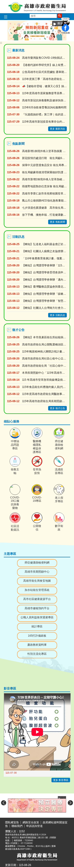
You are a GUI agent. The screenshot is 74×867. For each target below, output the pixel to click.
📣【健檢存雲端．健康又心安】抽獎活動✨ (44, 86)
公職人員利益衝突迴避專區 (37, 617)
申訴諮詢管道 (34, 826)
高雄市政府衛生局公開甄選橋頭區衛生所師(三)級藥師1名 (44, 344)
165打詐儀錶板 (37, 635)
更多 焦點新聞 (57, 221)
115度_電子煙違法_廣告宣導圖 (54, 40)
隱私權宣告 (12, 822)
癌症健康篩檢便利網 (61, 40)
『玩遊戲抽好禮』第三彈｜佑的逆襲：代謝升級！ (44, 114)
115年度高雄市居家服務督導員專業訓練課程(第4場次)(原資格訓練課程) (44, 93)
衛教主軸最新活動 (46, 40)
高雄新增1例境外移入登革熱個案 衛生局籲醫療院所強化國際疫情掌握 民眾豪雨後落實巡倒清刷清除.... (44, 151)
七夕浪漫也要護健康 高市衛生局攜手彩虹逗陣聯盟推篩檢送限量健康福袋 (44, 207)
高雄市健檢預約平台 (37, 608)
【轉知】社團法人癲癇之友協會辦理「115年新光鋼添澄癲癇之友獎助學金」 (44, 251)
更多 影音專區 (60, 780)
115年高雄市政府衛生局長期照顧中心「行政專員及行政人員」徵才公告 (44, 401)
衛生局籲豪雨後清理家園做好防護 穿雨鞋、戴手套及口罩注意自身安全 (44, 172)
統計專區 (37, 626)
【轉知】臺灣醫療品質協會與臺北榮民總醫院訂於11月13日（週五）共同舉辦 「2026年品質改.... (44, 286)
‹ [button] (9, 30)
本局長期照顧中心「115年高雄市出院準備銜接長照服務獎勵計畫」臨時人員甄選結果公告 (44, 372)
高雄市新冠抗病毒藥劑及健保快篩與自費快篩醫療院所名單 (44, 100)
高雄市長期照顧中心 (37, 571)
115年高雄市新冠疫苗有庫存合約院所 (44, 121)
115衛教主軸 (59, 40)
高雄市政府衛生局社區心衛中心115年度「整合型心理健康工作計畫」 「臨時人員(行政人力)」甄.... (44, 358)
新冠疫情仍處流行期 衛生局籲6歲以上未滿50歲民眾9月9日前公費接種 (44, 158)
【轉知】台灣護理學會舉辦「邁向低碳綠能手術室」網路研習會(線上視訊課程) (44, 279)
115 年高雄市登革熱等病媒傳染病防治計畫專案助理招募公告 (44, 379)
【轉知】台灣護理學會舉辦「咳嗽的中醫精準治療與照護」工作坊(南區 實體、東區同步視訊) (44, 293)
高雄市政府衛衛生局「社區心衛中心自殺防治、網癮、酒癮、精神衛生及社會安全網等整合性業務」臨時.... (44, 365)
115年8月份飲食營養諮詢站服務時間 (44, 107)
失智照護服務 (64, 40)
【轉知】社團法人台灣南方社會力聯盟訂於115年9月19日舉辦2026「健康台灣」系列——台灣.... (44, 307)
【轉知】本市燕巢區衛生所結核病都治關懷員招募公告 (44, 337)
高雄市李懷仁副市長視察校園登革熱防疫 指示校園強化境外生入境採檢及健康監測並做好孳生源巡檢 (44, 193)
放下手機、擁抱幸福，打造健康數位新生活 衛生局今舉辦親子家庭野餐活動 (44, 214)
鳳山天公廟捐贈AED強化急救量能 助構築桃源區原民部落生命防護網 (44, 200)
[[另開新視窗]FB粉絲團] (65, 33)
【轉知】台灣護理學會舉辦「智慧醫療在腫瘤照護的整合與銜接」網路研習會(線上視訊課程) (44, 300)
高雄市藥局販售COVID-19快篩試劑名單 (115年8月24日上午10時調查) (44, 57)
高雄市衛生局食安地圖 (37, 580)
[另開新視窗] (37, 806)
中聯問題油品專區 (48, 40)
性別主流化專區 (37, 653)
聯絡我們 (17, 826)
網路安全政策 (31, 822)
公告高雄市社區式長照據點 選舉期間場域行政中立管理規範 (44, 72)
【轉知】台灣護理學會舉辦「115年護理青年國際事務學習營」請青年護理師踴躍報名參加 (44, 265)
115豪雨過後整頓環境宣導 (43, 40)
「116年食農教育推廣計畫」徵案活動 (44, 258)
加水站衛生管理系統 (37, 589)
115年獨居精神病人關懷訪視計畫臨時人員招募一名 (44, 351)
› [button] (70, 802)
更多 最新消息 (57, 128)
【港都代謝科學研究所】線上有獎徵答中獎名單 (44, 65)
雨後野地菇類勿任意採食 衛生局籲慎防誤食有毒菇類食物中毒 (44, 186)
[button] (59, 16)
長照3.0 (56, 40)
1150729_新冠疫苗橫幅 (51, 40)
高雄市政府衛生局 (37, 6)
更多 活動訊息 (57, 315)
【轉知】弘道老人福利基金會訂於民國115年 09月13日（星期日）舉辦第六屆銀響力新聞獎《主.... (44, 244)
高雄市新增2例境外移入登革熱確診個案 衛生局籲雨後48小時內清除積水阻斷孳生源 (44, 179)
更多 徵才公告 (57, 408)
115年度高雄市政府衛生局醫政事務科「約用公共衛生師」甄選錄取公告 (44, 394)
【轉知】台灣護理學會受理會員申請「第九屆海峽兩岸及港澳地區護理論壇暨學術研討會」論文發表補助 (44, 272)
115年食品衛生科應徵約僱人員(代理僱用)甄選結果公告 (44, 386)
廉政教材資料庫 (37, 644)
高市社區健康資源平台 (37, 599)
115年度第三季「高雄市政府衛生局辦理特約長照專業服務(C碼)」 (44, 79)
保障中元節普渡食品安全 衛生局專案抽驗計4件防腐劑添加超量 (44, 165)
